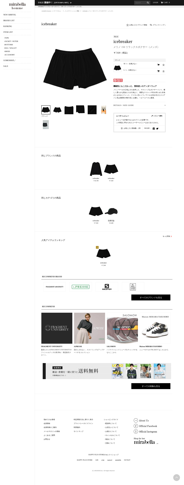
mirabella (118, 460)
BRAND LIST (9, 21)
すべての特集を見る (151, 386)
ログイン (137, 120)
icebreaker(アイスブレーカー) (46, 6)
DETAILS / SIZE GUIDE (123, 105)
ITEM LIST (8, 32)
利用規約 (77, 427)
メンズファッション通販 (72, 11)
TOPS (7, 38)
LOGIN (155, 3)
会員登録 (47, 423)
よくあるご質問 (49, 435)
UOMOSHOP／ (9, 60)
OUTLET (127, 460)
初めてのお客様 (49, 419)
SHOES (7, 51)
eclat (102, 460)
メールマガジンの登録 (52, 431)
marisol (109, 460)
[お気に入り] (164, 65)
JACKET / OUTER (11, 41)
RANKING (7, 26)
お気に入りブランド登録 (138, 25)
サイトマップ (78, 431)
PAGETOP (176, 477)
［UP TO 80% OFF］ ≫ (55, 3)
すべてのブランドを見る (151, 298)
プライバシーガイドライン (83, 423)
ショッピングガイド (111, 419)
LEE (97, 460)
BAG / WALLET (11, 48)
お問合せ (47, 439)
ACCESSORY (10, 55)
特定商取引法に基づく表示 (83, 419)
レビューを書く (158, 116)
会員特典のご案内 (50, 427)
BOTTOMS (9, 45)
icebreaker (122, 41)
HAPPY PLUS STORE (84, 460)
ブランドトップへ (159, 25)
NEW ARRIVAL (9, 15)
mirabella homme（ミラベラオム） (52, 11)
